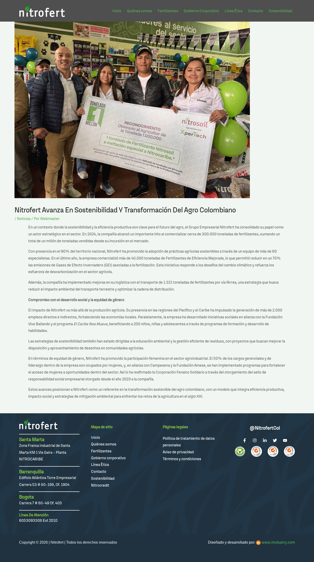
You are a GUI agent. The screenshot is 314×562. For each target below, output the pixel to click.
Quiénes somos (103, 444)
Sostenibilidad (102, 478)
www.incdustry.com (278, 542)
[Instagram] (255, 440)
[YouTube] (285, 440)
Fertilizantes (101, 451)
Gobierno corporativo (108, 458)
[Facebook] (245, 440)
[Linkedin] (265, 440)
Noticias (24, 218)
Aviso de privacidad (178, 452)
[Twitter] (275, 440)
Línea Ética (100, 464)
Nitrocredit (100, 485)
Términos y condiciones (182, 458)
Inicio (95, 437)
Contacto (98, 471)
